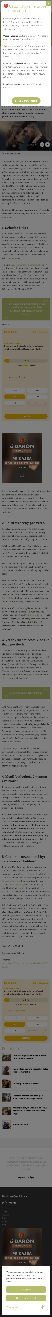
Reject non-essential (26, 1298)
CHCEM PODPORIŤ (26, 100)
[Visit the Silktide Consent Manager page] (42, 1307)
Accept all (26, 1289)
